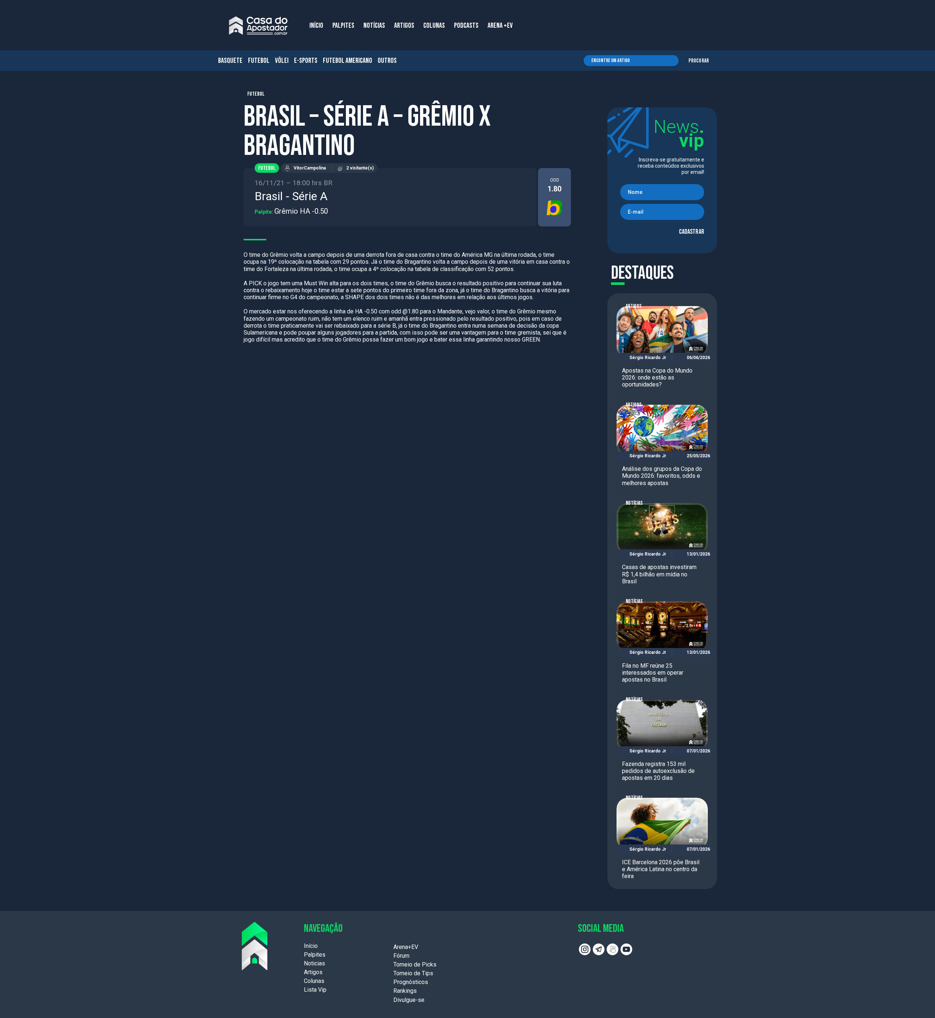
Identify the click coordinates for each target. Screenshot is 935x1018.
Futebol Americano (347, 60)
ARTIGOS (404, 25)
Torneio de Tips (413, 973)
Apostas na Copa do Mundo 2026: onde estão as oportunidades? (657, 377)
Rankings (405, 990)
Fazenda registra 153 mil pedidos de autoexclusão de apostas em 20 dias (658, 770)
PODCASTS (466, 25)
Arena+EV (405, 946)
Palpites (314, 954)
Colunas (314, 980)
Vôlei (282, 60)
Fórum (401, 955)
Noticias (314, 963)
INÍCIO (316, 25)
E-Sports (305, 60)
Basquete (230, 60)
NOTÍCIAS (374, 25)
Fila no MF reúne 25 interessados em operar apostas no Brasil (652, 672)
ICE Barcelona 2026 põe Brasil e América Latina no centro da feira (660, 869)
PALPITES (343, 25)
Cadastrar (691, 232)
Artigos (634, 306)
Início (311, 945)
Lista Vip (315, 989)
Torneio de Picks (414, 964)
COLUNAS (434, 25)
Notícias (634, 503)
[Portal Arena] (258, 25)
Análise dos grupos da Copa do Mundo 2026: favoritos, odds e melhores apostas (662, 475)
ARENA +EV (500, 25)
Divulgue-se (408, 999)
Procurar (698, 60)
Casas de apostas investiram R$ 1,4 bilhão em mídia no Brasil (659, 574)
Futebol (259, 60)
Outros (387, 60)
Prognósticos (410, 982)
